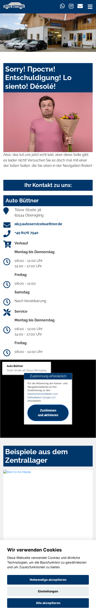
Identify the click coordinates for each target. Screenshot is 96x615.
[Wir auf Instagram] (71, 6)
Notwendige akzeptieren (48, 579)
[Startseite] (14, 5)
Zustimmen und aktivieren (48, 413)
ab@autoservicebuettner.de (38, 224)
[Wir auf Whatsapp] (62, 6)
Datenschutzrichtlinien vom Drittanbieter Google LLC (42, 395)
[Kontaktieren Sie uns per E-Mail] (80, 6)
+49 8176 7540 (26, 233)
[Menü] (90, 7)
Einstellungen (48, 591)
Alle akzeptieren (48, 603)
